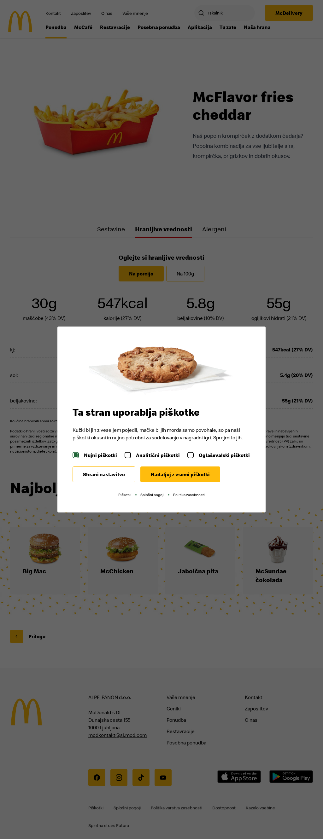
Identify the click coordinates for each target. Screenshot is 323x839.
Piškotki (125, 494)
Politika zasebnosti (189, 494)
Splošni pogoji (152, 494)
